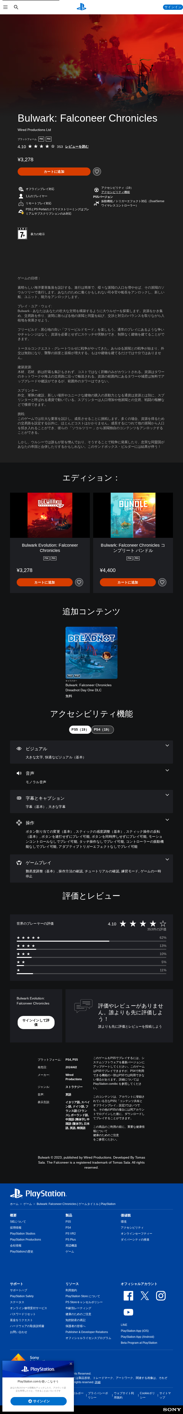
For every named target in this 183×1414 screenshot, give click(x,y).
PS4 (68, 1227)
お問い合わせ (18, 1332)
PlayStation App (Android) (137, 1336)
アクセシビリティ (132, 1227)
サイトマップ (165, 1395)
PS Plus (71, 1239)
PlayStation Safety (22, 1296)
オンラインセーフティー (136, 1233)
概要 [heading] (13, 1215)
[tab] (80, 730)
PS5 (68, 1221)
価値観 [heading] (126, 1215)
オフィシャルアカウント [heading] (139, 1284)
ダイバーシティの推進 (135, 1239)
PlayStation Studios (22, 1233)
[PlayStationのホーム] (81, 7)
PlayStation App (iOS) (135, 1331)
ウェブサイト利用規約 (124, 1395)
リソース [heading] (72, 1284)
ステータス (17, 1302)
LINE (124, 1325)
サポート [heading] (16, 1284)
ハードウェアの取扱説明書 (27, 1326)
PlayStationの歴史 (21, 1251)
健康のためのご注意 (106, 1135)
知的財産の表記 (76, 1320)
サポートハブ (18, 1290)
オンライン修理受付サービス (28, 1308)
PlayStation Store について (83, 1296)
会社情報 (15, 1245)
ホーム (14, 1204)
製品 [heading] (69, 1215)
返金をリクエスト (21, 1320)
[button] (115, 192)
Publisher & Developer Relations (87, 1332)
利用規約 (71, 1290)
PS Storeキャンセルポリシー (84, 1302)
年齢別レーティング (78, 1308)
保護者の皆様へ (76, 1326)
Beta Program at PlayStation (139, 1342)
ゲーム (27, 1204)
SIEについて (18, 1221)
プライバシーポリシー (98, 1395)
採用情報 (15, 1227)
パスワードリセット (23, 1314)
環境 (124, 1221)
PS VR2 (71, 1233)
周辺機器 (71, 1245)
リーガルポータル (75, 1395)
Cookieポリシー (147, 1395)
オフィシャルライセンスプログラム (88, 1338)
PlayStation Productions (25, 1239)
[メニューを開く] (5, 7)
